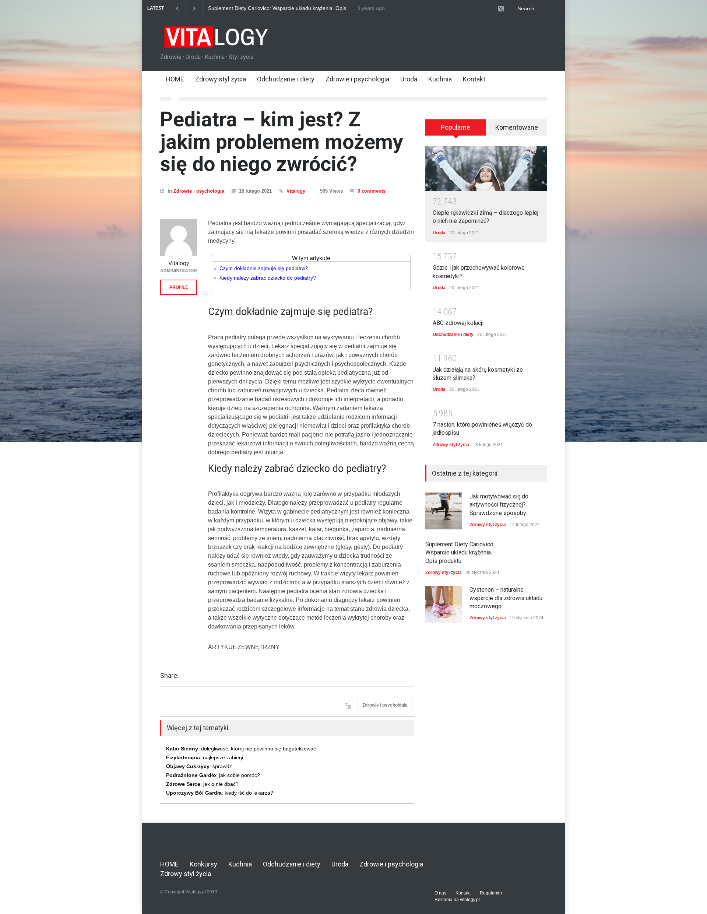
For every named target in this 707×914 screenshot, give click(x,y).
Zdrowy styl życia (220, 79)
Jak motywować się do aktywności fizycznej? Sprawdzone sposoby (498, 504)
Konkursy (203, 864)
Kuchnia (440, 79)
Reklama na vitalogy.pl (457, 899)
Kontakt (474, 79)
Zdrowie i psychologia (357, 79)
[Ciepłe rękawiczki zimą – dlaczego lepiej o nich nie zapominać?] (486, 168)
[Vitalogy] (178, 237)
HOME (175, 79)
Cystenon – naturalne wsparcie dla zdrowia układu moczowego (505, 598)
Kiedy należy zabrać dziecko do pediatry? (267, 278)
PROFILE (178, 287)
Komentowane (516, 127)
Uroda (408, 79)
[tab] (455, 130)
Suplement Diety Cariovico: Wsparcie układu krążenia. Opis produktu (271, 8)
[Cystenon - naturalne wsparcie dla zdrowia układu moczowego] (443, 604)
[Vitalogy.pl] (215, 40)
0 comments (372, 191)
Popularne (455, 127)
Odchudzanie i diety (285, 79)
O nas (440, 893)
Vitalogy (295, 191)
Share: (169, 675)
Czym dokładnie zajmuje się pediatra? (263, 268)
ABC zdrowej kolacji (458, 322)
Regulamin (491, 893)
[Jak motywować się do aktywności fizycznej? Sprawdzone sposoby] (443, 511)
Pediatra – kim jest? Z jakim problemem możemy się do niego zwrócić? (281, 142)
